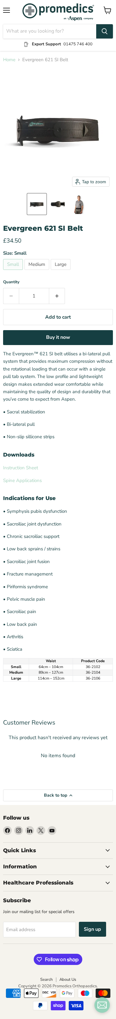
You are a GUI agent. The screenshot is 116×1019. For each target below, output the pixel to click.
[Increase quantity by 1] (57, 296)
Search (46, 979)
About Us (67, 979)
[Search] (104, 31)
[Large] (61, 271)
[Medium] (37, 271)
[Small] (13, 271)
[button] (36, 204)
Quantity (11, 282)
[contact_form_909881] (102, 1005)
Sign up (92, 929)
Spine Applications (22, 480)
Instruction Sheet (20, 468)
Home (9, 59)
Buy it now (58, 337)
